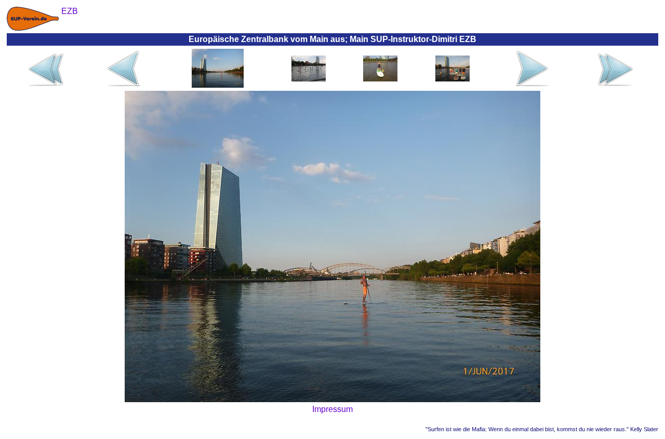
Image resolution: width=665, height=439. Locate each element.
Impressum (332, 409)
